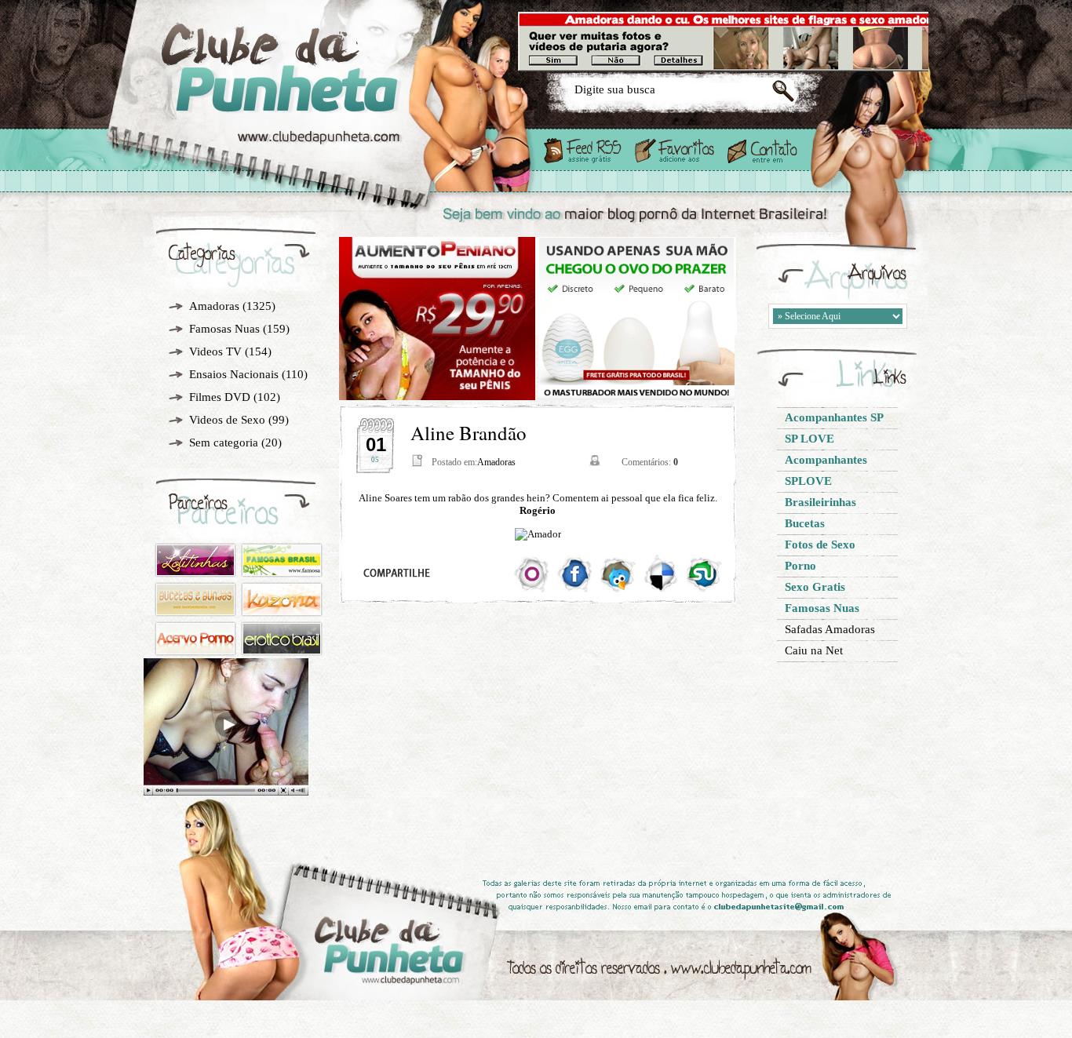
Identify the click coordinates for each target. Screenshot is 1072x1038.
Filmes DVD (219, 397)
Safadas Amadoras (830, 629)
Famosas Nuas (224, 328)
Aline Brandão (468, 433)
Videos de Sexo (227, 419)
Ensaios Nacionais (234, 374)
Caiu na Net (814, 650)
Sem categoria (223, 442)
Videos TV (215, 351)
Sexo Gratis (331, 95)
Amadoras (214, 306)
